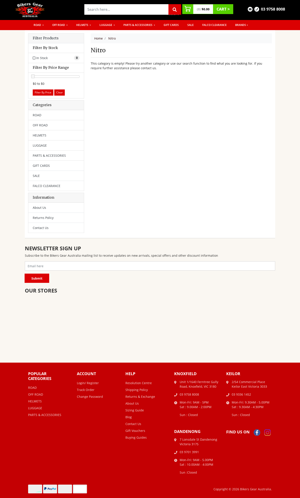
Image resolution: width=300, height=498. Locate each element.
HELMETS (82, 25)
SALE (190, 25)
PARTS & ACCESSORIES (138, 25)
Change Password (90, 396)
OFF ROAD (59, 25)
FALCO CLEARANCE (214, 25)
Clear (59, 92)
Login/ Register (88, 383)
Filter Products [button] (45, 38)
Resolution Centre (138, 383)
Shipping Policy (136, 390)
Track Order (85, 390)
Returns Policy (43, 218)
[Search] (174, 9)
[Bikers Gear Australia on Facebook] (257, 432)
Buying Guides (136, 437)
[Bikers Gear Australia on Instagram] (267, 432)
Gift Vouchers (135, 431)
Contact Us (41, 228)
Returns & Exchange (140, 396)
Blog (128, 417)
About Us (39, 207)
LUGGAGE (106, 25)
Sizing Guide (134, 410)
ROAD (38, 25)
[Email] (250, 9)
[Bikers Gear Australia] (30, 9)
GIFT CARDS (171, 25)
